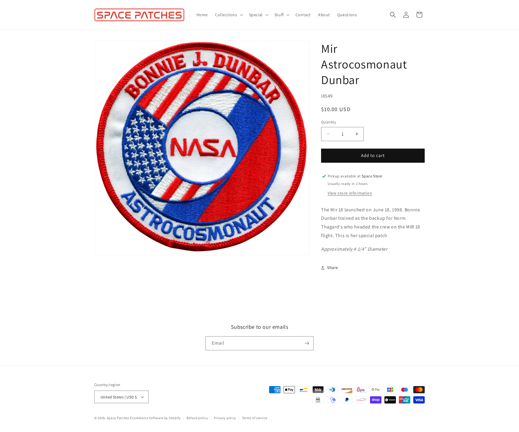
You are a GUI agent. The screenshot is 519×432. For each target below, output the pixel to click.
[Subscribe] (306, 343)
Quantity (328, 122)
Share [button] (332, 267)
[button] (228, 14)
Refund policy (197, 418)
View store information (350, 193)
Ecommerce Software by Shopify (155, 418)
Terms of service (254, 418)
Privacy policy (225, 418)
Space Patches (118, 418)
